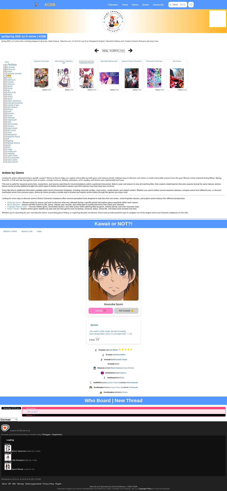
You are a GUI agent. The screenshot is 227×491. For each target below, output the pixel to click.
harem (9, 115)
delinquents (12, 134)
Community (158, 5)
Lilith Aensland (17, 460)
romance (10, 84)
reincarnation (12, 124)
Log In (191, 4)
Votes (39, 231)
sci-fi (9, 76)
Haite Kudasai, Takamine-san (64, 62)
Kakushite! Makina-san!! (109, 61)
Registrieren (57, 434)
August (7, 444)
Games (135, 5)
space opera (12, 160)
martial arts (11, 151)
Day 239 (8, 462)
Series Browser (13, 204)
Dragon (125, 392)
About (4, 484)
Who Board (98, 400)
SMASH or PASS (10, 231)
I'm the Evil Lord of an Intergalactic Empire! (86, 62)
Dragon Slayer (113, 383)
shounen (11, 69)
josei (9, 145)
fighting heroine (13, 143)
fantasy (12, 64)
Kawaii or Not (26, 231)
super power (12, 128)
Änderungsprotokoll (33, 484)
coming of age (13, 105)
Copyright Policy (145, 489)
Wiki (14, 484)
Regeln (58, 484)
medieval (11, 153)
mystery (10, 82)
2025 (49, 90)
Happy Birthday (128, 368)
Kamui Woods (17, 469)
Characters (113, 5)
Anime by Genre (14, 202)
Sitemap (20, 484)
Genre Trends (13, 209)
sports (9, 99)
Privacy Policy (48, 484)
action (9, 71)
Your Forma (177, 61)
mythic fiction (12, 155)
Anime (125, 5)
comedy (11, 67)
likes (92, 340)
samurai (10, 126)
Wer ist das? (32, 412)
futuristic (10, 113)
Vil (131, 334)
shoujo (10, 88)
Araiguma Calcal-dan (41, 61)
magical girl (12, 120)
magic (9, 149)
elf (8, 139)
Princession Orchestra (154, 61)
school (9, 97)
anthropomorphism (15, 103)
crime (9, 132)
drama (9, 109)
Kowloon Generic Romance (131, 61)
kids (8, 147)
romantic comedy (14, 73)
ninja (9, 122)
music (9, 78)
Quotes (145, 5)
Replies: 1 (30, 415)
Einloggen (46, 434)
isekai (9, 94)
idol (8, 90)
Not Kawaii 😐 (126, 310)
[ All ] (7, 62)
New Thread (129, 400)
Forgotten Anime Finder (17, 207)
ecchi (9, 111)
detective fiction (13, 136)
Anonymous (31, 408)
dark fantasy (12, 107)
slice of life (11, 92)
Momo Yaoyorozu (18, 451)
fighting (10, 141)
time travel (11, 130)
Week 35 (8, 453)
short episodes (13, 158)
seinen (10, 86)
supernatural (12, 162)
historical (10, 118)
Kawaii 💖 (101, 310)
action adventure (14, 101)
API (9, 484)
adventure (11, 80)
